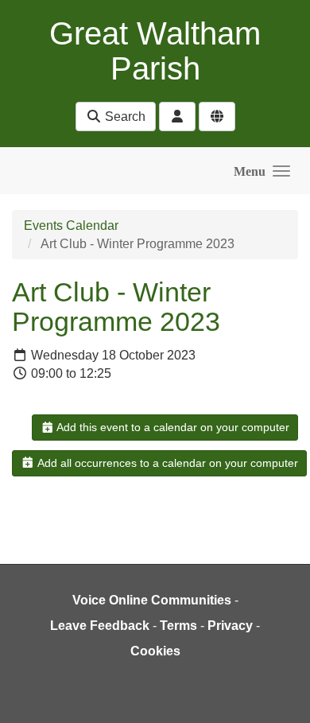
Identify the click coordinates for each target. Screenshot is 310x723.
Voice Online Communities (151, 600)
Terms (178, 625)
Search (123, 116)
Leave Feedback (99, 625)
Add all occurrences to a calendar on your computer (166, 463)
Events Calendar (71, 225)
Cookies (155, 651)
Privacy (230, 625)
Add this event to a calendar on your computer (171, 427)
